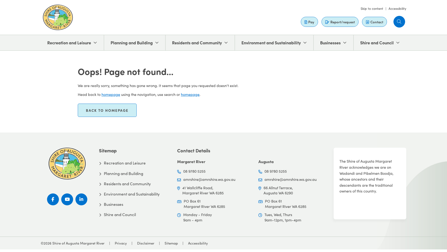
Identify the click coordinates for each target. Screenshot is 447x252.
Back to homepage (107, 110)
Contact (376, 21)
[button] (399, 22)
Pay (311, 21)
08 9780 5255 (194, 171)
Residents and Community (197, 43)
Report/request (342, 21)
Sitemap (171, 243)
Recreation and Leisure (69, 43)
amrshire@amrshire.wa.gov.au (209, 179)
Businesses (330, 43)
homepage (111, 94)
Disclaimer (145, 243)
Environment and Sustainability (271, 43)
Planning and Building (132, 43)
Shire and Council (377, 43)
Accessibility (397, 8)
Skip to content (372, 8)
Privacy (121, 243)
